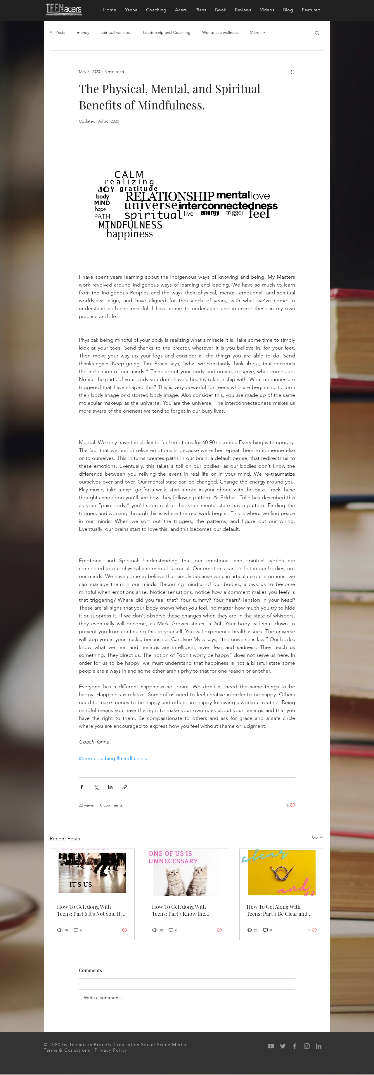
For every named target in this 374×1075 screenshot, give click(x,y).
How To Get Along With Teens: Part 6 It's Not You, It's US (90, 910)
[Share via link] (124, 787)
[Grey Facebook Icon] (295, 1046)
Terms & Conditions (67, 1050)
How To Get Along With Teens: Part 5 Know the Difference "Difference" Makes (187, 910)
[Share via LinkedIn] (110, 787)
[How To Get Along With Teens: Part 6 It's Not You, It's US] (92, 872)
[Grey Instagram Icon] (307, 1046)
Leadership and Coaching (167, 32)
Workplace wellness (220, 32)
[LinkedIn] (319, 1046)
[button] (317, 32)
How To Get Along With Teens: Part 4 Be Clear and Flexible (277, 910)
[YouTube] (271, 1046)
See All (317, 837)
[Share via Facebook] (81, 787)
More (254, 32)
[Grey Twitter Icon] (283, 1046)
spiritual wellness (116, 32)
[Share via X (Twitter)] (96, 787)
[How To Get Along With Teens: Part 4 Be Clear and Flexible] (282, 872)
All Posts (57, 32)
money (83, 32)
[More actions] (291, 71)
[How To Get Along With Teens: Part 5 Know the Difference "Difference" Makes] (187, 872)
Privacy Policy (111, 1050)
